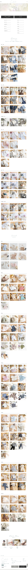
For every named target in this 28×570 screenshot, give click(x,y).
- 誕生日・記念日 (13, 562)
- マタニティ (13, 563)
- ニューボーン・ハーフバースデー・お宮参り (17, 561)
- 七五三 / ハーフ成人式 (14, 560)
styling (23, 558)
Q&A (23, 559)
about (12, 558)
